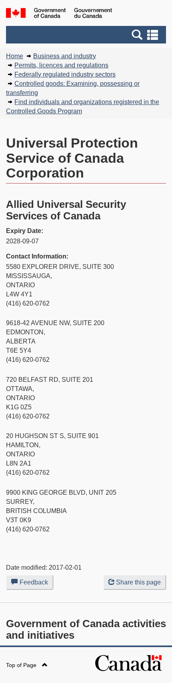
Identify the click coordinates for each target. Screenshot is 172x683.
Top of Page (22, 665)
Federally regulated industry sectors (65, 74)
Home (14, 56)
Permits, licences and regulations (61, 65)
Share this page (138, 582)
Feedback (36, 584)
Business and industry (64, 56)
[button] (87, 34)
